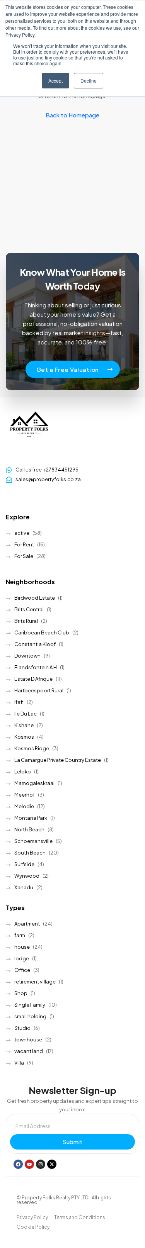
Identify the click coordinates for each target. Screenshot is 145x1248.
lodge (21, 958)
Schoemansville (33, 841)
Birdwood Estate (34, 598)
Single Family (29, 1005)
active (21, 533)
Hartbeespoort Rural (38, 690)
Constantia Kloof (35, 644)
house (22, 947)
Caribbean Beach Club (41, 632)
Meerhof (24, 795)
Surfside (24, 864)
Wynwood (26, 876)
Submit (72, 1141)
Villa (19, 1063)
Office (22, 970)
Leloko (22, 771)
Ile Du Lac (25, 713)
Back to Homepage (72, 115)
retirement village (35, 981)
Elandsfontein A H (35, 667)
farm (19, 935)
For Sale (23, 556)
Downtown (27, 656)
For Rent (24, 544)
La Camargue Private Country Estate (57, 760)
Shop (20, 993)
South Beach (30, 853)
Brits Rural (26, 621)
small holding (30, 1016)
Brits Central (29, 609)
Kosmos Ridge (31, 748)
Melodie (24, 806)
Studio (22, 1028)
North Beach (29, 829)
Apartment (27, 924)
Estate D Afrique (33, 679)
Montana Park (30, 818)
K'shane (24, 725)
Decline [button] (88, 80)
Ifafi (19, 702)
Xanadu (23, 887)
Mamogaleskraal (34, 783)
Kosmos (24, 737)
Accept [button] (55, 80)
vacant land (28, 1051)
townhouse (28, 1039)
